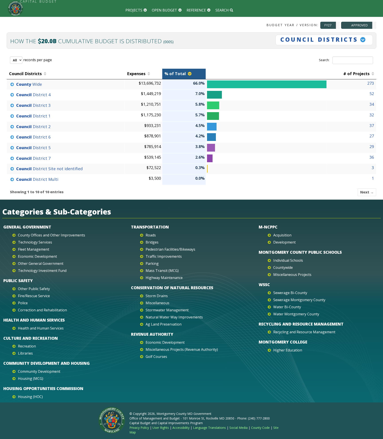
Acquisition (282, 235)
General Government (27, 227)
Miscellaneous (157, 302)
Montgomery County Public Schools (300, 252)
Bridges (152, 242)
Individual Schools (288, 260)
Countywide (283, 267)
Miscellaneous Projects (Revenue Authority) (182, 349)
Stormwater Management (167, 310)
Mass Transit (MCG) (162, 270)
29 (371, 146)
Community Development (39, 371)
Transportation (150, 227)
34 (371, 104)
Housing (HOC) (30, 396)
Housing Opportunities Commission (43, 388)
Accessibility (181, 427)
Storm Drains (157, 295)
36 (371, 157)
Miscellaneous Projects (292, 274)
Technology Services (35, 242)
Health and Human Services (34, 320)
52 (371, 93)
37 (371, 125)
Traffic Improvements (164, 256)
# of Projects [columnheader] (356, 73)
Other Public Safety (34, 288)
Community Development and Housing (46, 363)
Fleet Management (33, 249)
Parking (152, 263)
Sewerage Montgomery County (299, 299)
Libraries (25, 353)
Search (222, 10)
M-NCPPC (268, 227)
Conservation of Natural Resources (172, 287)
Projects (133, 10)
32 (371, 114)
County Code (260, 427)
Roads (151, 235)
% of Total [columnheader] (175, 73)
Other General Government (40, 263)
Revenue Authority (152, 334)
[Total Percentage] (265, 84)
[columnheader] (266, 74)
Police (23, 302)
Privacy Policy (139, 427)
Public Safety (18, 280)
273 (370, 83)
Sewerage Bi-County (290, 292)
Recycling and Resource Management (301, 324)
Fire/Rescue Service (34, 295)
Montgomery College (283, 342)
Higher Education (287, 350)
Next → (367, 192)
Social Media (238, 427)
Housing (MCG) (30, 378)
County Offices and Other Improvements (51, 235)
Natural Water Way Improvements (174, 317)
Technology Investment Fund (42, 270)
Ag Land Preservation (164, 324)
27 (371, 136)
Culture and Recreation (30, 338)
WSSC (264, 284)
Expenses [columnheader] (136, 73)
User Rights (160, 427)
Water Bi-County (287, 306)
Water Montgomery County (296, 314)
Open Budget (164, 10)
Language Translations (209, 427)
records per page (37, 59)
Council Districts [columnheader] (25, 73)
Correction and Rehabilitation (42, 310)
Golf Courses (156, 356)
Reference (196, 10)
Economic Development (37, 256)
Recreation (27, 346)
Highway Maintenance (164, 277)
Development (284, 242)
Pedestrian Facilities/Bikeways (170, 249)
